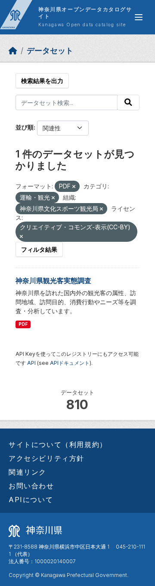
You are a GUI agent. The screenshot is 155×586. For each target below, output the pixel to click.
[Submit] (128, 102)
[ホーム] (13, 50)
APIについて (31, 499)
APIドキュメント (70, 363)
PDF (23, 324)
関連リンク (27, 472)
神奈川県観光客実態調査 (53, 280)
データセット (50, 50)
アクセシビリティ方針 (46, 458)
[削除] (73, 187)
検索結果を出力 (42, 80)
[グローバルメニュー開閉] (139, 17)
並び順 (25, 127)
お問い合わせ (31, 485)
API (31, 363)
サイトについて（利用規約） (58, 444)
